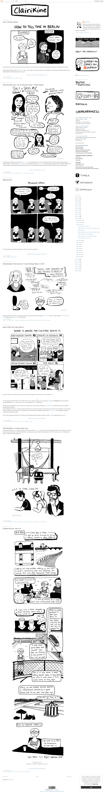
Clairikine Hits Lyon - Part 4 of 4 (12, 528)
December (80, 220)
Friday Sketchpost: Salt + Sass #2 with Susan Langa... (89, 228)
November (80, 222)
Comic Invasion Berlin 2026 (82, 145)
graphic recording (30, 320)
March (79, 252)
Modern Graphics (79, 165)
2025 (78, 199)
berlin (8, 78)
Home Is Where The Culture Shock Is (13, 327)
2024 (78, 201)
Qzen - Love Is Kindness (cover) (37, 170)
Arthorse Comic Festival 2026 (82, 126)
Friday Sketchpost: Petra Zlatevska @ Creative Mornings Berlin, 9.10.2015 (23, 264)
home (31, 421)
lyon (41, 521)
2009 (78, 268)
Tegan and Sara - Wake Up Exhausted (37, 768)
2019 (78, 210)
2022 (78, 204)
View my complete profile (82, 32)
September (80, 240)
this (50, 415)
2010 (78, 266)
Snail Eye (79, 157)
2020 (78, 208)
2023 (78, 203)
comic (12, 78)
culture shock (10, 320)
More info (95, 784)
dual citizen (22, 421)
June (79, 246)
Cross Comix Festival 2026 (81, 136)
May (79, 248)
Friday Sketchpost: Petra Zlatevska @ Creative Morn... (89, 232)
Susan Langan (41, 163)
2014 (78, 259)
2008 (78, 270)
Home (37, 776)
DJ (11, 173)
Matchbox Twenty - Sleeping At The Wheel (37, 254)
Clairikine (86, 21)
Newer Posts (5, 776)
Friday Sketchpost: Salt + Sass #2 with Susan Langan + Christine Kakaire (23, 85)
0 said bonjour (7, 319)
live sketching (16, 173)
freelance (26, 521)
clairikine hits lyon (12, 521)
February (80, 254)
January (80, 256)
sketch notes (30, 173)
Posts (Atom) (11, 779)
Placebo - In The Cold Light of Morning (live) (37, 75)
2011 (78, 264)
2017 (78, 214)
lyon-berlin (27, 771)
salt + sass (23, 173)
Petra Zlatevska (46, 315)
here (35, 402)
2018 (78, 212)
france (27, 421)
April (79, 250)
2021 (78, 206)
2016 (78, 216)
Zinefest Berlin (21, 70)
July (79, 244)
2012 (78, 262)
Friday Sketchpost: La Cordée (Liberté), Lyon (15, 428)
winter (20, 78)
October (80, 224)
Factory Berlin (16, 317)
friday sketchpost (19, 320)
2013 (78, 261)
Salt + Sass (24, 162)
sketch (44, 521)
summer (16, 78)
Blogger (55, 789)
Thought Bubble (48, 405)
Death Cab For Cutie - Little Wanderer (37, 418)
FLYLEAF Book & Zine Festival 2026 (84, 117)
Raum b (13, 402)
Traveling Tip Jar (52, 410)
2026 (78, 197)
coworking (20, 521)
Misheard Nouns (7, 180)
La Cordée (37, 430)
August (80, 242)
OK (91, 787)
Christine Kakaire (22, 163)
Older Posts (69, 776)
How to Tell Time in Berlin (10, 22)
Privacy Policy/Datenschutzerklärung (52, 791)
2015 (78, 218)
